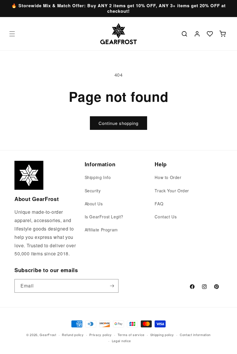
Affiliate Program (101, 230)
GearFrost (48, 334)
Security (93, 190)
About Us (94, 204)
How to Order (168, 177)
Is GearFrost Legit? (104, 217)
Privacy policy (100, 334)
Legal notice (121, 340)
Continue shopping (118, 123)
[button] (12, 33)
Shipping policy (162, 334)
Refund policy (73, 334)
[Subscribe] (111, 286)
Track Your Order (172, 190)
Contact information (195, 334)
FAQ (159, 204)
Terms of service (131, 334)
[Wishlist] (209, 33)
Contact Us (166, 217)
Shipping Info (98, 177)
